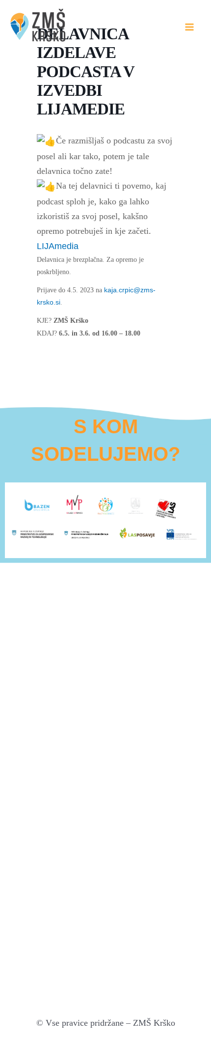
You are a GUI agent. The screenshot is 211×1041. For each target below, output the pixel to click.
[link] (58, 246)
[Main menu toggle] (189, 26)
